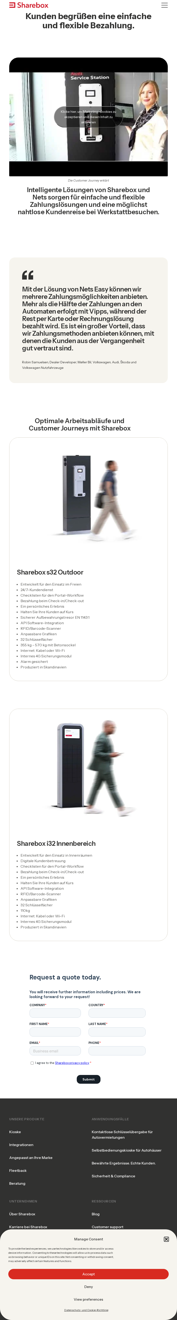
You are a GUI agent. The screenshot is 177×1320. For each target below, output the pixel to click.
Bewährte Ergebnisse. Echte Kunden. (124, 1163)
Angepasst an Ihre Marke (31, 1157)
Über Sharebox (22, 1214)
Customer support (107, 1227)
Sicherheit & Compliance (113, 1176)
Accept (88, 1274)
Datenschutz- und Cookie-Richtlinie (86, 1310)
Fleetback (18, 1170)
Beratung (17, 1183)
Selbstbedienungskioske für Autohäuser (127, 1150)
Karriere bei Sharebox (28, 1227)
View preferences (88, 1299)
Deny (88, 1287)
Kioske (15, 1131)
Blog (96, 1214)
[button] (166, 1239)
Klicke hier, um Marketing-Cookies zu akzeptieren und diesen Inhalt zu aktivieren (88, 116)
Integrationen (21, 1144)
